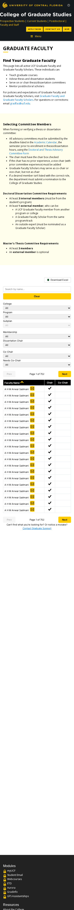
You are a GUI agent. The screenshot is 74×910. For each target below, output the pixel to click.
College (7, 303)
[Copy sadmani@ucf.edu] (32, 388)
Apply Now (34, 29)
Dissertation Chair (13, 340)
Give (67, 29)
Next (64, 374)
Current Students (37, 21)
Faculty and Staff (9, 25)
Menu (38, 36)
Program (7, 312)
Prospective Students (12, 21)
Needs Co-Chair (12, 360)
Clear (37, 296)
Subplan (7, 321)
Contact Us (52, 29)
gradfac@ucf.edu (20, 103)
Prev (9, 374)
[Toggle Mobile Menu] (69, 4)
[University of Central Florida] (32, 5)
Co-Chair (8, 351)
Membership (10, 332)
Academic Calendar (45, 142)
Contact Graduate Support (37, 528)
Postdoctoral (57, 21)
